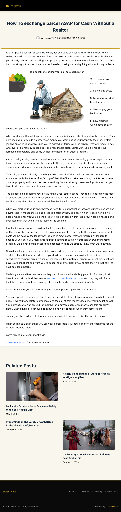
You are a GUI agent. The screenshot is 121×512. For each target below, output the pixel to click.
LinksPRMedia (112, 506)
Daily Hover (13, 6)
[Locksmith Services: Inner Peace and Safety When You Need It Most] (32, 386)
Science (81, 38)
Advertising (97, 491)
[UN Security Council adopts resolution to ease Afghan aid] (89, 435)
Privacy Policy (111, 491)
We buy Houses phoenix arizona (65, 278)
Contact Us (84, 491)
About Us (73, 491)
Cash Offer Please (16, 342)
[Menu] (113, 5)
